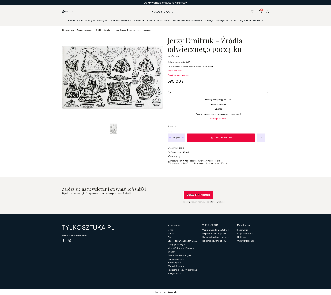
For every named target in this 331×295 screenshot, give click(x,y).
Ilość (170, 132)
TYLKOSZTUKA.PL (88, 227)
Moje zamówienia (245, 233)
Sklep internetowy (164, 292)
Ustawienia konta (245, 240)
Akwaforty (108, 30)
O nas (170, 230)
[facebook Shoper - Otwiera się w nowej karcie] (63, 240)
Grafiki (98, 30)
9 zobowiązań (174, 262)
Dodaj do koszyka (223, 137)
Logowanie (242, 230)
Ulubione (241, 237)
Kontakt (171, 233)
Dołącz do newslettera (198, 194)
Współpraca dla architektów (215, 230)
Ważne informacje (176, 266)
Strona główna (68, 30)
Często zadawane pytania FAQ (182, 240)
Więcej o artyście (175, 70)
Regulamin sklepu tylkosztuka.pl (183, 269)
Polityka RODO (175, 273)
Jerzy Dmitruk (173, 56)
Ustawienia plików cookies (215, 237)
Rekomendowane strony (214, 240)
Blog (170, 237)
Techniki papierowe (84, 30)
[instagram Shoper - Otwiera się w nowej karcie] (69, 240)
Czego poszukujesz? (177, 244)
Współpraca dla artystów (214, 233)
